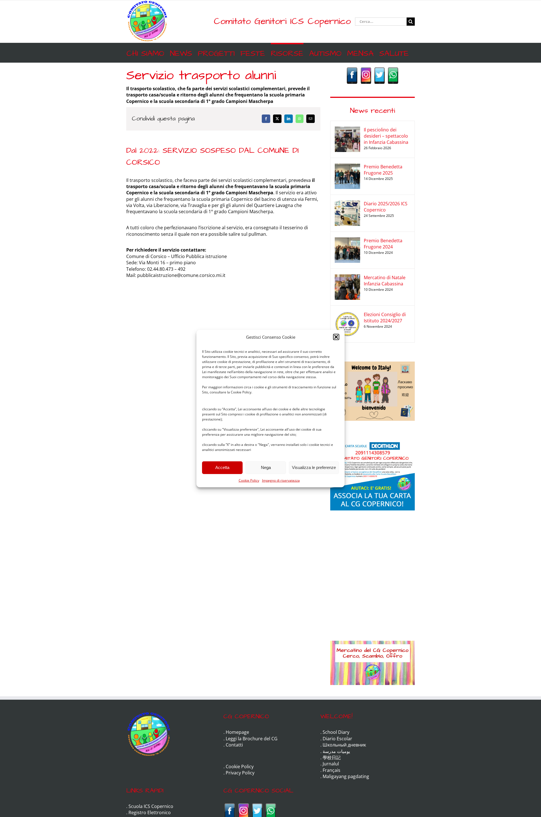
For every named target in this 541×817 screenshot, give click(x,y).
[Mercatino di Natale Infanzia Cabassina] (347, 277)
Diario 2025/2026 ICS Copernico (385, 207)
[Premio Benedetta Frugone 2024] (347, 240)
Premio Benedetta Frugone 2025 (383, 170)
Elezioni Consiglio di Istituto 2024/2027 (385, 317)
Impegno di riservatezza (281, 480)
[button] (336, 337)
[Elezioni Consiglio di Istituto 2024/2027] (347, 314)
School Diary (336, 732)
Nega (266, 467)
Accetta (222, 467)
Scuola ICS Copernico (150, 806)
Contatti (234, 745)
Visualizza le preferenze (314, 467)
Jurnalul (331, 764)
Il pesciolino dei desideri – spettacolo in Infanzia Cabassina (386, 136)
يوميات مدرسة (336, 751)
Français (331, 770)
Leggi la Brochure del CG (252, 738)
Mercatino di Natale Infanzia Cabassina (384, 280)
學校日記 (332, 757)
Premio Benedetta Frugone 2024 (383, 243)
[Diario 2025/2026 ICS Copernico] (347, 204)
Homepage (237, 732)
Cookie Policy (249, 480)
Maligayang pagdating (346, 776)
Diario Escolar (337, 738)
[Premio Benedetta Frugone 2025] (347, 167)
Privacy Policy (240, 773)
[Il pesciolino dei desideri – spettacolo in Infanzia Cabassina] (347, 130)
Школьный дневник (344, 745)
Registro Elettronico (149, 812)
